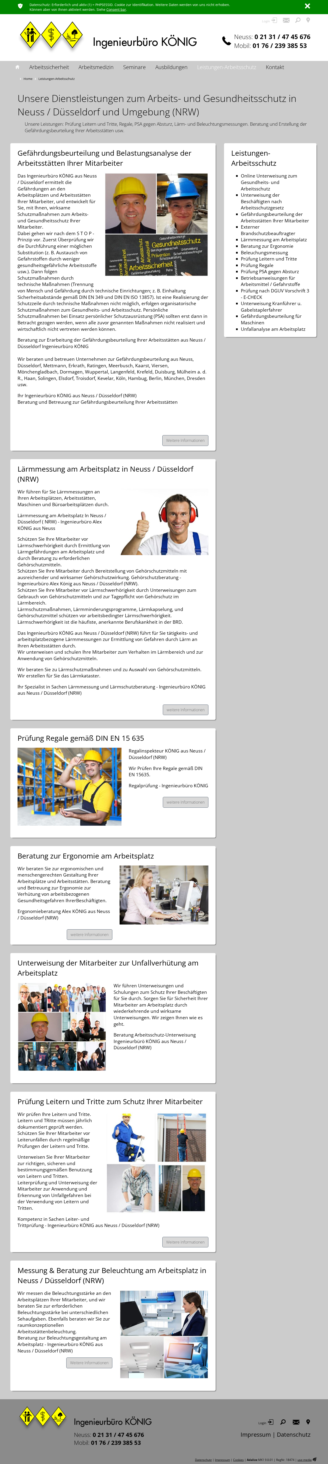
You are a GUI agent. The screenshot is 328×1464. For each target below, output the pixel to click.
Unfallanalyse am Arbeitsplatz (273, 329)
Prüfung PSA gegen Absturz (270, 271)
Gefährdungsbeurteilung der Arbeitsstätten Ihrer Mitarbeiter (275, 217)
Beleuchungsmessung (264, 252)
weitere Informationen (186, 709)
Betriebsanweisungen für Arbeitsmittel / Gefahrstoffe (270, 281)
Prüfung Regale (257, 265)
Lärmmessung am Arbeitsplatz (274, 240)
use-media (305, 1460)
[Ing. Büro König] (85, 1418)
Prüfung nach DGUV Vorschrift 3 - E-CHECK (275, 294)
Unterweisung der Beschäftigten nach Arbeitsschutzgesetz (262, 201)
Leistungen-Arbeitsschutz (253, 158)
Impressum (256, 1434)
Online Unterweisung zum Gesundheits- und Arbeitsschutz (269, 182)
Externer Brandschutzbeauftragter (268, 230)
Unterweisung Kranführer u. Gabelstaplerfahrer (271, 306)
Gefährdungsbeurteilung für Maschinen (271, 319)
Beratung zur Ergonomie (267, 246)
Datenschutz (293, 1434)
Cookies (238, 1460)
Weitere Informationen (185, 440)
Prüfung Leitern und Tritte (269, 259)
